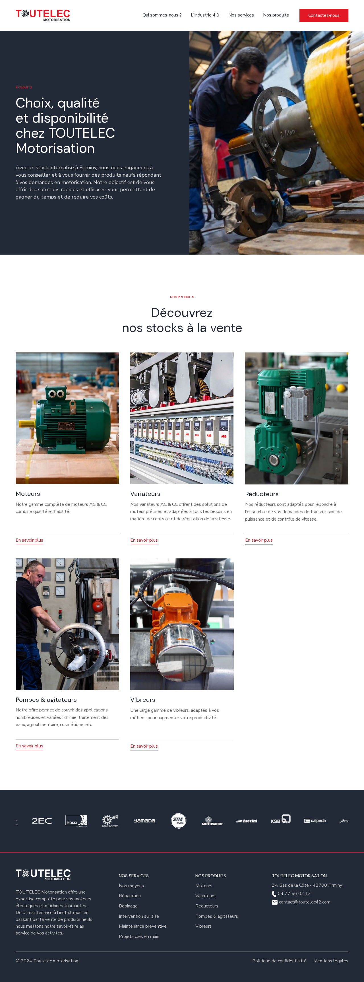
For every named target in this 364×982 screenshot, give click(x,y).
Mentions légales (330, 961)
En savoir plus (29, 540)
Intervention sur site (139, 916)
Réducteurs (206, 906)
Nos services (241, 15)
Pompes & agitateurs (216, 916)
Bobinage (128, 906)
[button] (242, 15)
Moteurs (203, 886)
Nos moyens (131, 886)
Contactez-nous (324, 15)
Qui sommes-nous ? (162, 15)
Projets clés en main (139, 936)
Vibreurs (203, 926)
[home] (44, 15)
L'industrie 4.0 (205, 15)
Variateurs (205, 896)
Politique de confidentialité (279, 961)
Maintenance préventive (143, 926)
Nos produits (276, 15)
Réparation (130, 896)
